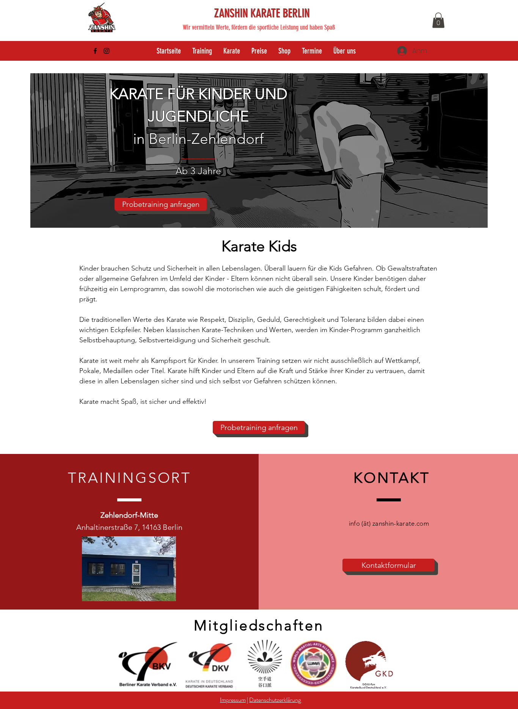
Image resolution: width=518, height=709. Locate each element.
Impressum (233, 699)
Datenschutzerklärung (275, 699)
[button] (438, 20)
